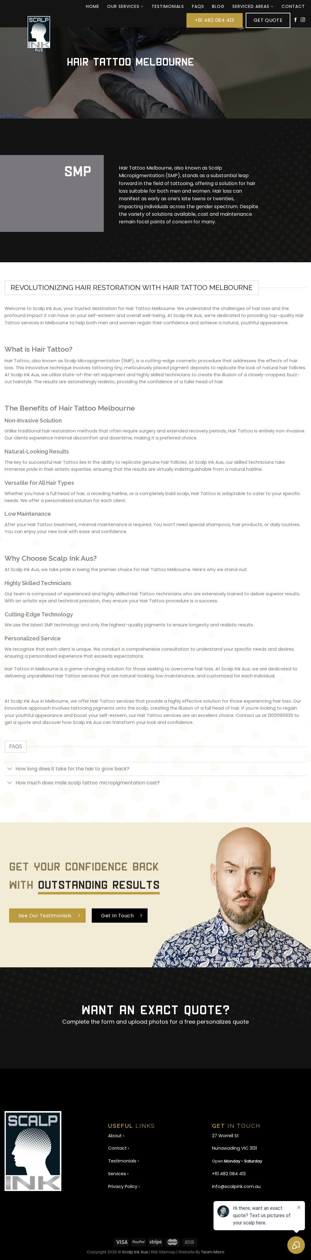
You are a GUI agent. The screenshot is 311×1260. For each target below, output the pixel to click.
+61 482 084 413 (229, 1174)
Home (92, 6)
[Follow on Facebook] (295, 20)
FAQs (198, 6)
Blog (218, 6)
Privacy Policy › (124, 1186)
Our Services (123, 6)
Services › (118, 1174)
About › (116, 1136)
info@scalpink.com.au (236, 1186)
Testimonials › (123, 1161)
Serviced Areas (250, 6)
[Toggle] (10, 769)
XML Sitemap (163, 1252)
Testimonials (168, 6)
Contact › (118, 1148)
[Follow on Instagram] (303, 20)
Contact (293, 6)
